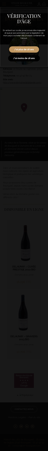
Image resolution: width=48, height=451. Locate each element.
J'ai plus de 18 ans (24, 49)
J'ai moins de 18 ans (24, 58)
